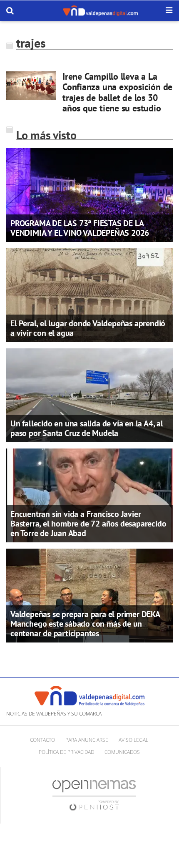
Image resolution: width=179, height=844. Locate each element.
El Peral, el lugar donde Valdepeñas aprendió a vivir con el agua (87, 328)
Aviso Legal (133, 739)
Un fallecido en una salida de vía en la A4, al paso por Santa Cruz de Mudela (86, 428)
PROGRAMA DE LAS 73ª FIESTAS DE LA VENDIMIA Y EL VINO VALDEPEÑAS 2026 (79, 228)
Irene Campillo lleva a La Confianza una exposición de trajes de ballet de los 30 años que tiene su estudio (117, 92)
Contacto (42, 739)
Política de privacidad (66, 752)
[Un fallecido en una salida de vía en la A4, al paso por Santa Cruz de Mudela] (89, 394)
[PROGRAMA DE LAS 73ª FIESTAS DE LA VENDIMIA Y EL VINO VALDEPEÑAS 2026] (89, 194)
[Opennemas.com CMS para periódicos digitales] (94, 795)
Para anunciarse (86, 739)
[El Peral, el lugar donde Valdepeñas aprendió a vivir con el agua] (89, 294)
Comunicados (122, 752)
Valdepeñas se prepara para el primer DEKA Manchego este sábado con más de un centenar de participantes (85, 624)
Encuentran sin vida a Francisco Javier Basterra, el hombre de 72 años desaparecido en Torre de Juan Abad (88, 524)
